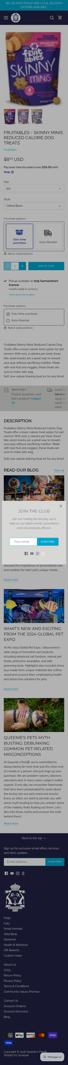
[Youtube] (31, 553)
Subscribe (48, 541)
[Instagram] (37, 553)
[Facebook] (26, 553)
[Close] (61, 506)
